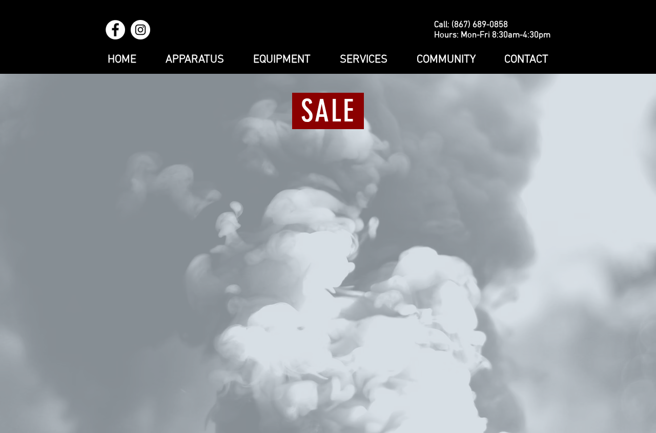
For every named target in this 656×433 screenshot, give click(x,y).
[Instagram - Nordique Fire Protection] (140, 29)
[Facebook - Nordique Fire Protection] (115, 29)
